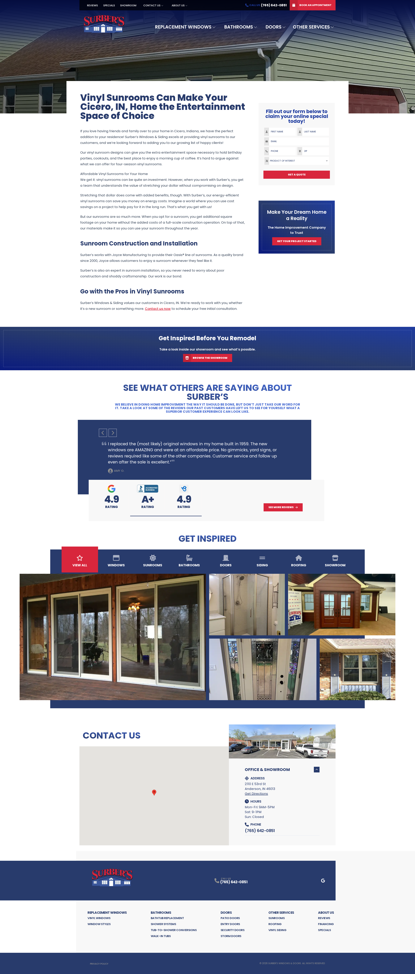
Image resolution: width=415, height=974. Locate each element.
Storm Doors (231, 936)
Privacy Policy (99, 963)
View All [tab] (79, 565)
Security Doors (233, 930)
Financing (326, 924)
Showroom (128, 5)
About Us (178, 5)
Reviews (92, 5)
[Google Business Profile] (323, 881)
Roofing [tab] (298, 565)
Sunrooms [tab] (152, 565)
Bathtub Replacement (167, 918)
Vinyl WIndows (99, 918)
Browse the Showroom (210, 358)
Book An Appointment (315, 5)
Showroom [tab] (335, 565)
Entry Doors (230, 924)
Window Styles (99, 924)
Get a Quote (297, 174)
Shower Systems (163, 924)
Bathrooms (238, 27)
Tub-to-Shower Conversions (174, 930)
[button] (154, 793)
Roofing (275, 924)
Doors (273, 27)
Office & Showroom (267, 769)
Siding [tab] (262, 565)
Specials (109, 5)
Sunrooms (276, 918)
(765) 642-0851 (260, 831)
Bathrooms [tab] (189, 565)
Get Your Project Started (296, 241)
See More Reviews (281, 507)
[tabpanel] (207, 637)
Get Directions (256, 793)
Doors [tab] (226, 565)
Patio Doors (230, 918)
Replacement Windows (183, 27)
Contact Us (151, 5)
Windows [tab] (116, 565)
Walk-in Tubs (161, 936)
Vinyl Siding (277, 930)
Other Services (311, 27)
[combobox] (296, 161)
